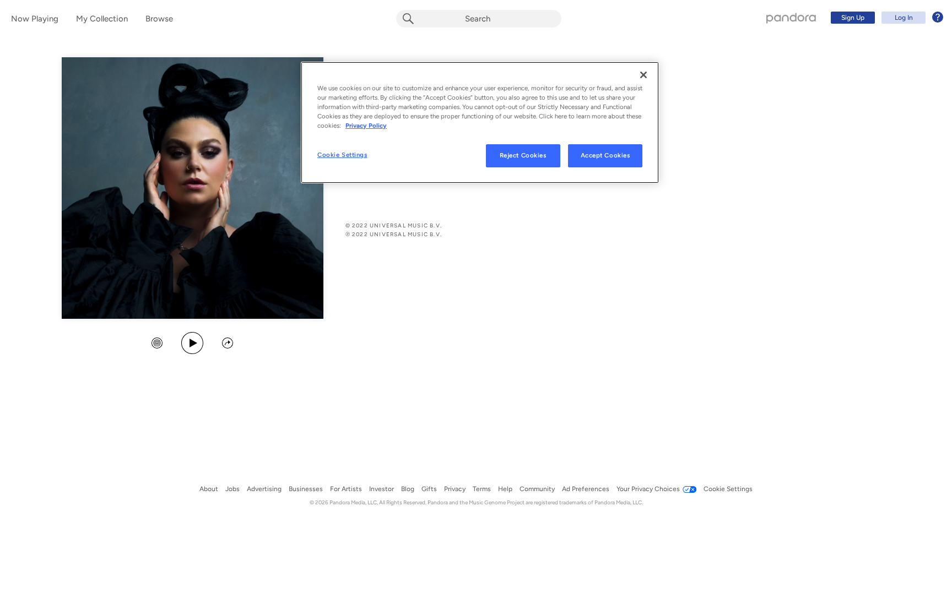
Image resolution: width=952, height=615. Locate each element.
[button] (157, 344)
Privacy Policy (366, 125)
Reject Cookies (523, 155)
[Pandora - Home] (791, 17)
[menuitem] (885, 17)
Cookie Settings (342, 155)
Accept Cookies (605, 155)
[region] (480, 122)
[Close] (643, 75)
